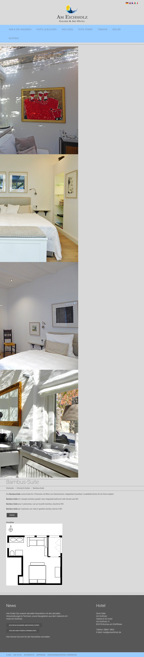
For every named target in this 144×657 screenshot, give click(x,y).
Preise (12, 515)
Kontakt (14, 38)
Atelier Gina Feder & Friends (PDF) (22, 631)
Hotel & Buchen (46, 29)
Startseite (10, 488)
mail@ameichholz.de (112, 632)
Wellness (67, 29)
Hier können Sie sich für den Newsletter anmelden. (28, 637)
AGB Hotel (17, 655)
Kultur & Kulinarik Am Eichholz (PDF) (24, 625)
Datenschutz (29, 655)
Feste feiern (85, 29)
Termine (102, 29)
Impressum (40, 655)
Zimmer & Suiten (23, 488)
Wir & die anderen (20, 29)
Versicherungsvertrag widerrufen (62, 655)
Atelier (116, 29)
